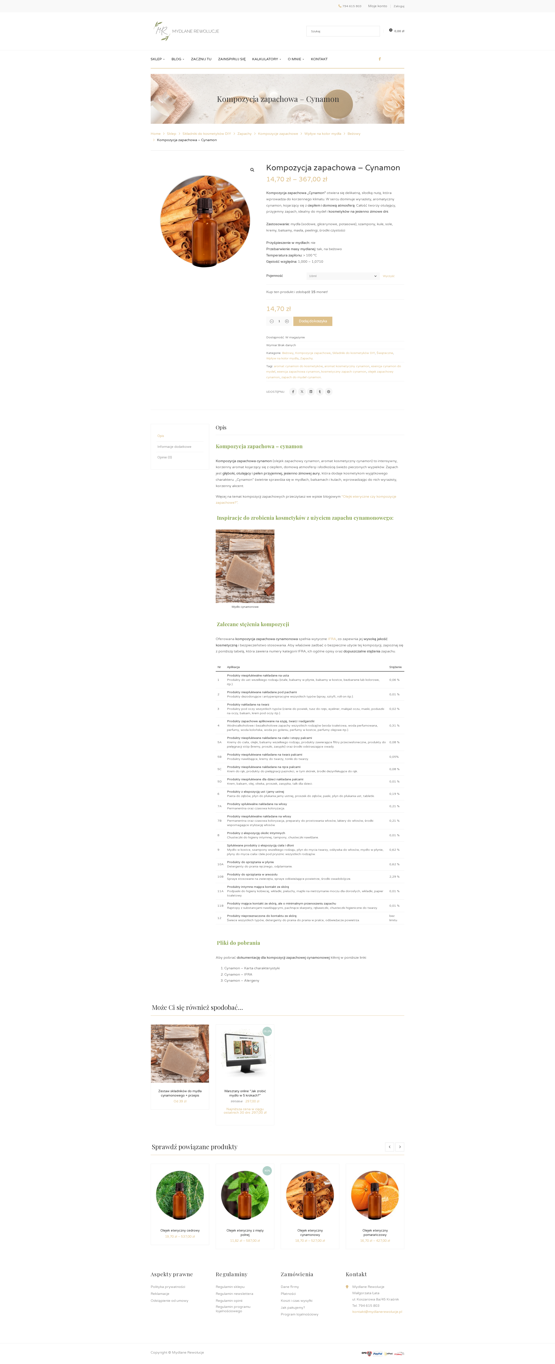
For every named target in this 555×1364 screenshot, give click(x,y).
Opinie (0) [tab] (164, 457)
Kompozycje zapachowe (278, 134)
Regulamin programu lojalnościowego (233, 1309)
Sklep (171, 134)
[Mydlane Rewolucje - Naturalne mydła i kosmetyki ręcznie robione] (186, 31)
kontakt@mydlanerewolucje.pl (377, 1312)
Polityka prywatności (168, 1287)
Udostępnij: (275, 392)
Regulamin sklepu (230, 1287)
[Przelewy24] (399, 1353)
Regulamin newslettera (234, 1294)
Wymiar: (272, 345)
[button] (252, 170)
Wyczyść (389, 276)
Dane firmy (290, 1287)
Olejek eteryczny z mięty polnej (245, 1233)
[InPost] (388, 1353)
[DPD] (367, 1353)
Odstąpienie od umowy (169, 1301)
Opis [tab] (160, 436)
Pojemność (274, 276)
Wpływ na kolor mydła (322, 134)
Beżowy (354, 134)
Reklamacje (160, 1294)
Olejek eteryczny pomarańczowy (375, 1233)
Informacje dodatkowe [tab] (174, 447)
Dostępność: (275, 337)
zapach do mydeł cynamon (301, 377)
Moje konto (377, 6)
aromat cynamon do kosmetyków (298, 366)
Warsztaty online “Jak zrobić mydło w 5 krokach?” (245, 1093)
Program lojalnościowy (299, 1314)
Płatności (288, 1294)
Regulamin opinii (229, 1301)
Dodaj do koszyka (313, 321)
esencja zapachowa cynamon (298, 371)
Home (156, 134)
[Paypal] (378, 1353)
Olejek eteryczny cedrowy (180, 1230)
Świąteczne (385, 353)
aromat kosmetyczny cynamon (346, 366)
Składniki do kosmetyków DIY (207, 134)
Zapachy (244, 134)
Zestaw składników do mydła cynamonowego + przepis (180, 1093)
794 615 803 (352, 6)
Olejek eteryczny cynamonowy (310, 1233)
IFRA (331, 639)
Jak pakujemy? (293, 1307)
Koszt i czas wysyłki (296, 1301)
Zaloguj (399, 6)
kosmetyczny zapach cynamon (343, 371)
